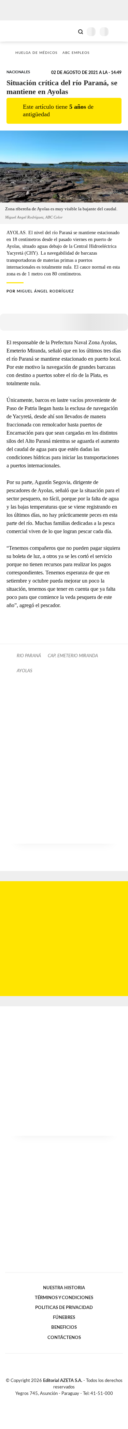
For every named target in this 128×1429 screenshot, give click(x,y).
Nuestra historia (64, 1288)
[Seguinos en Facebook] (54, 1401)
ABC (18, 31)
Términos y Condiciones (64, 1298)
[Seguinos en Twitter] (61, 1401)
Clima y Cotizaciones (68, 31)
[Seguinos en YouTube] (68, 1401)
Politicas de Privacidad (64, 1308)
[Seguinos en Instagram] (76, 1401)
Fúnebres (64, 1317)
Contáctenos (64, 1338)
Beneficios (64, 1327)
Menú (118, 31)
